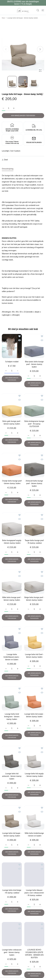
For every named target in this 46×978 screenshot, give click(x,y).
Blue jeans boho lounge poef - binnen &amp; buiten (34, 364)
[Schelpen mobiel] (12, 346)
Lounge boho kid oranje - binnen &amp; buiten (34, 715)
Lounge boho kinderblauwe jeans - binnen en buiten (12, 657)
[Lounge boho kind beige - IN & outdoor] (12, 874)
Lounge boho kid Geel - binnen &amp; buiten (34, 655)
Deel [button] (6, 160)
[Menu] (42, 10)
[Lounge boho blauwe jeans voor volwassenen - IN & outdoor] (34, 874)
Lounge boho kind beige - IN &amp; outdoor (11, 891)
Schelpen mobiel (11, 362)
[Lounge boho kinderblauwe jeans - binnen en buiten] (12, 639)
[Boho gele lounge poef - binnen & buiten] (12, 405)
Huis (3, 18)
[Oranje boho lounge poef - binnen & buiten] (12, 465)
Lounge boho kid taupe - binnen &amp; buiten (11, 834)
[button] (40, 49)
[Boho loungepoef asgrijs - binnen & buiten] (12, 525)
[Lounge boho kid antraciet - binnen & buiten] (12, 758)
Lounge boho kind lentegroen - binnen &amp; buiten (11, 716)
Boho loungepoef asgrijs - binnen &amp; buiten (11, 541)
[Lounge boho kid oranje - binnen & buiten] (34, 698)
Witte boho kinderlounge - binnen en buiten (34, 834)
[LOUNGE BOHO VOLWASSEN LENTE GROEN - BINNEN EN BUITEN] (34, 934)
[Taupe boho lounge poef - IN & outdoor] (34, 525)
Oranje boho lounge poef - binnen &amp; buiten (12, 482)
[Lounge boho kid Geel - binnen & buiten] (34, 639)
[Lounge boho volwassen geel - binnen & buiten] (12, 934)
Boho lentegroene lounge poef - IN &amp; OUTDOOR (34, 423)
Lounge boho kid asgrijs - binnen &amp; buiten (34, 774)
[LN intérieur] (23, 10)
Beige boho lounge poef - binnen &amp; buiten (34, 598)
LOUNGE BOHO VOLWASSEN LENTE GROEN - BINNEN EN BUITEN (34, 954)
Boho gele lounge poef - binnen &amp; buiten (11, 422)
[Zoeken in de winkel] (37, 10)
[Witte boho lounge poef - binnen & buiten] (12, 582)
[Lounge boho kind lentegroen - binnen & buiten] (12, 698)
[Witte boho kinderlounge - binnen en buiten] (34, 817)
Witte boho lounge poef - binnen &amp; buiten (11, 598)
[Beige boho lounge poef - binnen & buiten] (34, 582)
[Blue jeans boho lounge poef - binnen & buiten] (34, 346)
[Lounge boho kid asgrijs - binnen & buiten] (34, 758)
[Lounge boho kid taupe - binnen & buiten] (12, 817)
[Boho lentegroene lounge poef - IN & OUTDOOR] (34, 405)
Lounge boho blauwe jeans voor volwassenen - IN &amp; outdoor (34, 892)
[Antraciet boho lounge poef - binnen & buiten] (34, 465)
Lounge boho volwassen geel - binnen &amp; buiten (11, 952)
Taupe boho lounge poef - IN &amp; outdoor (34, 541)
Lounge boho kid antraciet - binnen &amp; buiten (12, 776)
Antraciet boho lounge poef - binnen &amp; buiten (34, 483)
